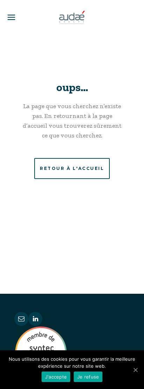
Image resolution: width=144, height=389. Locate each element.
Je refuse (88, 377)
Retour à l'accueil (72, 168)
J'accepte (56, 377)
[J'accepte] (135, 369)
